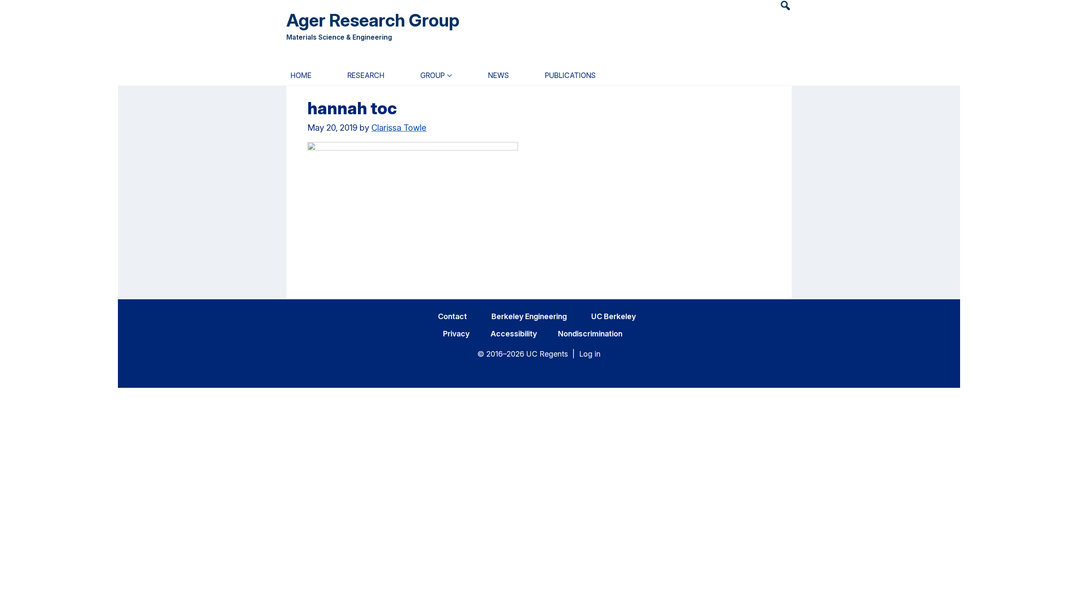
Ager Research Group (372, 20)
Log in (589, 353)
